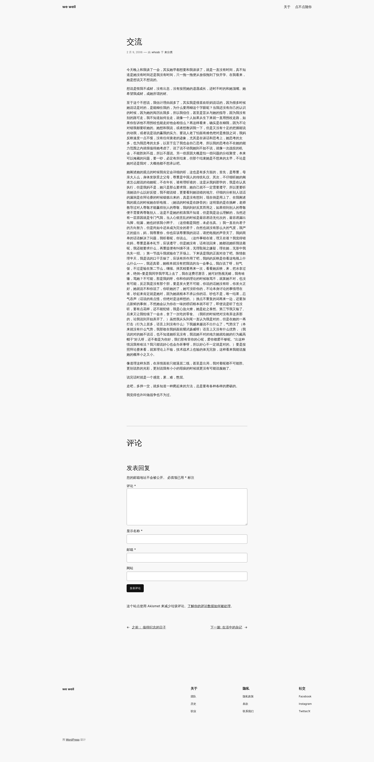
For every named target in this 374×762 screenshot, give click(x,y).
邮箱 (131, 550)
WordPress (72, 739)
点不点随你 (303, 7)
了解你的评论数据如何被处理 (209, 606)
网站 (130, 568)
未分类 (168, 52)
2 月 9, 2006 (135, 52)
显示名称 (135, 531)
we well (69, 6)
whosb (156, 52)
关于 (287, 7)
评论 (131, 486)
